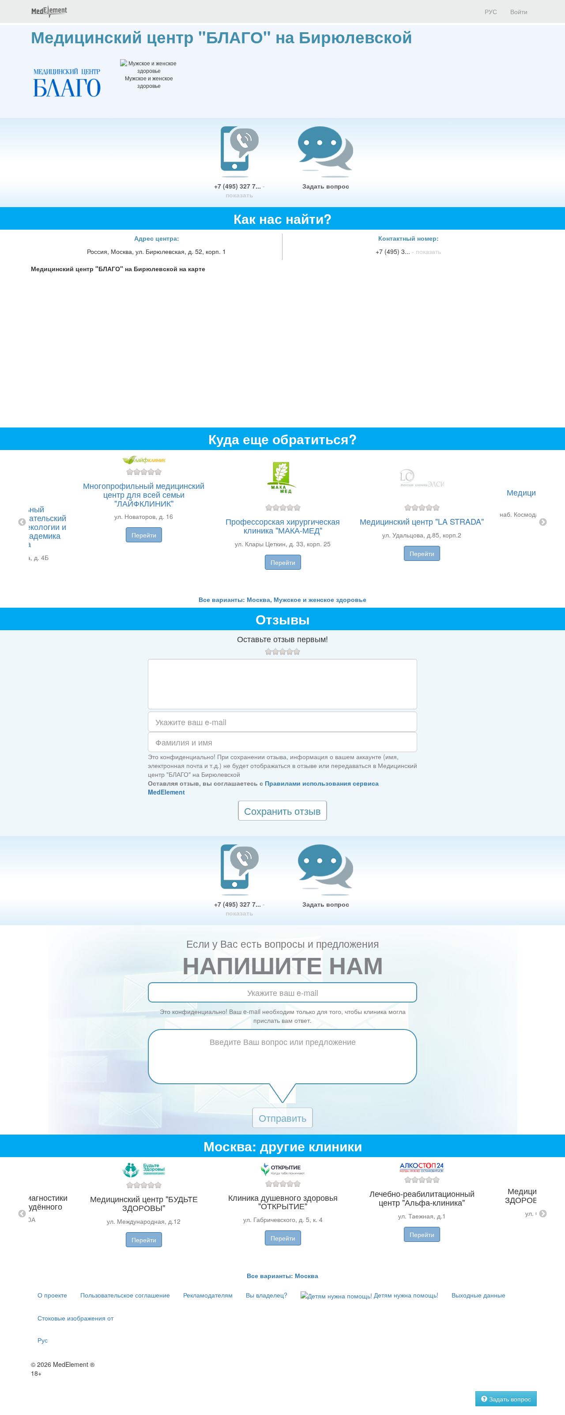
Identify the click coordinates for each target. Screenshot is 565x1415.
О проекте (52, 1294)
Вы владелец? (266, 1294)
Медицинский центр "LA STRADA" (422, 521)
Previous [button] (22, 522)
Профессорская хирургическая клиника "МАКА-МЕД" (283, 525)
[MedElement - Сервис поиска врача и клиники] (49, 11)
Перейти (144, 534)
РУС (490, 11)
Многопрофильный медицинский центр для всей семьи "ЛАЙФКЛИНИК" (143, 494)
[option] (282, 522)
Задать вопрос (325, 186)
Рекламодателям (208, 1294)
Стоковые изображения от (75, 1317)
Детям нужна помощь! (405, 1294)
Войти (518, 11)
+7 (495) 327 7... (239, 190)
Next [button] (543, 522)
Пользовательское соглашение (125, 1294)
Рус (43, 1340)
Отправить (282, 1117)
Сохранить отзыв (282, 810)
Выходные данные (478, 1294)
